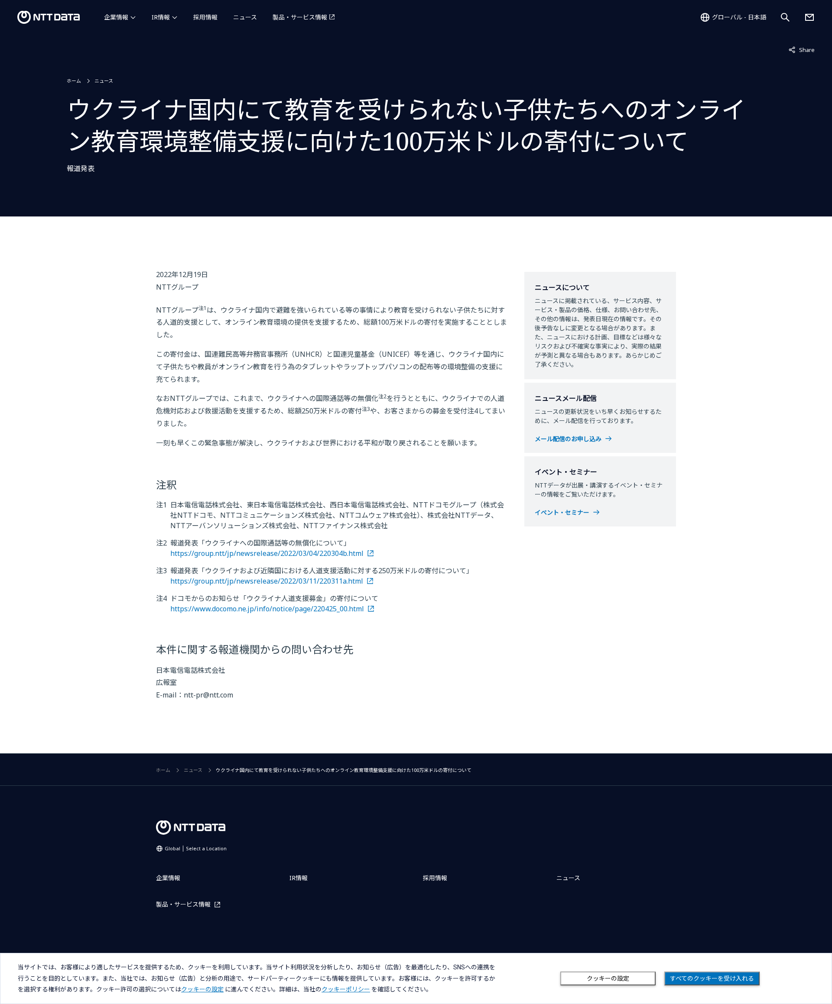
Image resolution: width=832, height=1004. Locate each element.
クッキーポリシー (346, 989)
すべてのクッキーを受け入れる (712, 978)
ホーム (74, 80)
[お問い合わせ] (809, 17)
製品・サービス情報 (300, 17)
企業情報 (116, 17)
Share (802, 49)
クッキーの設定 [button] (202, 989)
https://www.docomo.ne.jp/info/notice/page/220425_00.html (267, 608)
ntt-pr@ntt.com (208, 695)
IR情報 (161, 17)
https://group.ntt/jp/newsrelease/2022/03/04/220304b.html (267, 553)
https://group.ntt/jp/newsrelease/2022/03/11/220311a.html (266, 581)
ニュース (245, 17)
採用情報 (205, 17)
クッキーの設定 (608, 978)
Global (196, 848)
